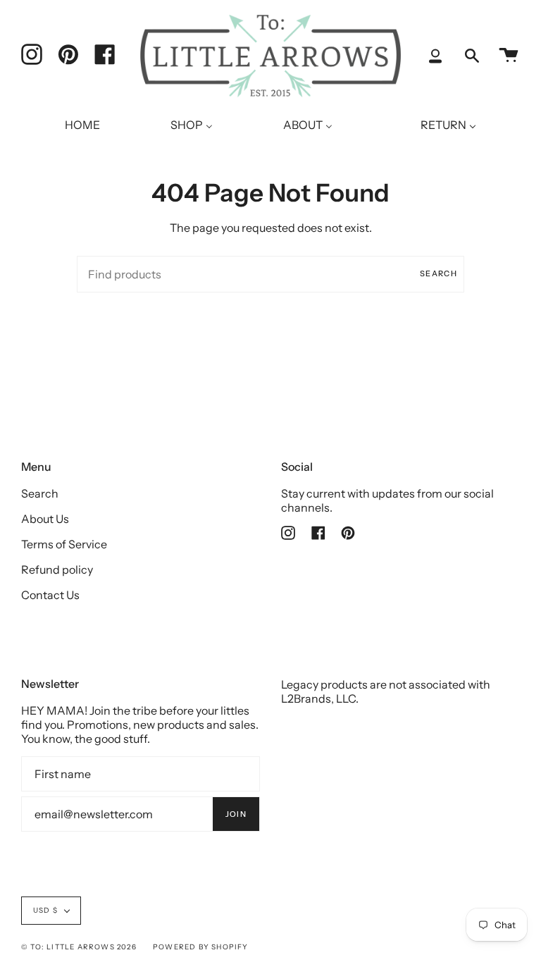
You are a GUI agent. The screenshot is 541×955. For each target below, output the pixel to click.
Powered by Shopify (201, 946)
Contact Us (50, 595)
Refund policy (57, 569)
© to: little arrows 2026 (79, 946)
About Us (45, 519)
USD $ (45, 910)
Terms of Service (64, 544)
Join (236, 814)
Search (438, 273)
